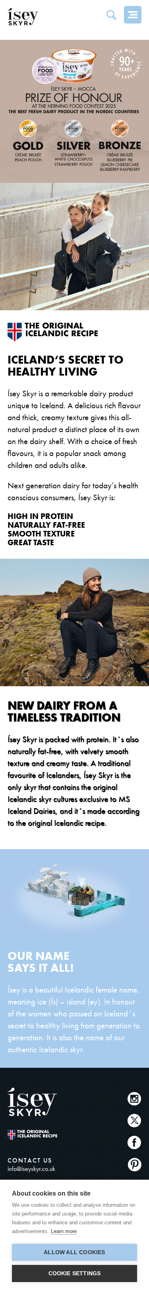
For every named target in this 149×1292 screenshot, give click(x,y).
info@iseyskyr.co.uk (31, 1169)
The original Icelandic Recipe (32, 1135)
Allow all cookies (74, 1252)
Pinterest (134, 1164)
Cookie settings (74, 1273)
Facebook (134, 1142)
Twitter (134, 1121)
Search (111, 14)
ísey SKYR (23, 16)
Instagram (134, 1099)
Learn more (64, 1231)
